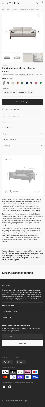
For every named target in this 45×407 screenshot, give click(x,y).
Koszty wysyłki (24, 75)
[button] (3, 3)
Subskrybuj (21, 355)
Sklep (8, 9)
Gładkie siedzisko (10, 99)
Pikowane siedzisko (26, 99)
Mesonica (15, 9)
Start (3, 9)
